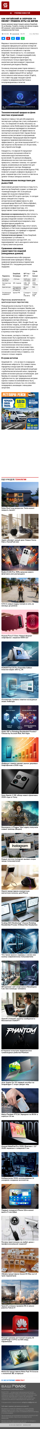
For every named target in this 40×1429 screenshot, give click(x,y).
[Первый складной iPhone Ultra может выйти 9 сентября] (20, 1196)
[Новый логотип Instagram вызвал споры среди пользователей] (20, 845)
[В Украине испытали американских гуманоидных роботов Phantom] (20, 1036)
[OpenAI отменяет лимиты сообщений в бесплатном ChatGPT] (20, 1005)
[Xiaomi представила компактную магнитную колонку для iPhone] (20, 877)
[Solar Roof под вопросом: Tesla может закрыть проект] (20, 494)
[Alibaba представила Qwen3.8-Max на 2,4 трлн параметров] (20, 1260)
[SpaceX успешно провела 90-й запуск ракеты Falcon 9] (20, 1292)
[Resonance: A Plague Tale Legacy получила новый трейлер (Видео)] (20, 813)
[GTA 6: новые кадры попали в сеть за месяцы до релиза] (20, 590)
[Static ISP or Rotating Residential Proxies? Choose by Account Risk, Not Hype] (20, 717)
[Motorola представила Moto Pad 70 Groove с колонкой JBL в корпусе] (20, 1357)
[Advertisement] (20, 452)
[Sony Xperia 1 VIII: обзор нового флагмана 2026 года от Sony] (20, 781)
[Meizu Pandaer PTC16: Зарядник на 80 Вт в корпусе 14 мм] (20, 1100)
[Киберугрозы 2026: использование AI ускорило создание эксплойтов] (20, 1164)
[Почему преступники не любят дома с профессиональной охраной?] (20, 1228)
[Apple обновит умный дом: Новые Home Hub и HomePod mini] (20, 526)
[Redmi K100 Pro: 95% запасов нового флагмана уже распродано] (20, 558)
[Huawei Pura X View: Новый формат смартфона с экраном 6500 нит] (20, 622)
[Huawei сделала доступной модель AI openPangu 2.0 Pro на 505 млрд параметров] (20, 1324)
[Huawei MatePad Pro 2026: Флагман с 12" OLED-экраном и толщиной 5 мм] (20, 1132)
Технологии (15, 34)
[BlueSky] (3, 38)
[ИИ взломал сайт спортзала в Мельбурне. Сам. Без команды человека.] (20, 973)
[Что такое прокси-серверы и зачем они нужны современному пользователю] (20, 941)
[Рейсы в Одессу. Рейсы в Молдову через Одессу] (20, 411)
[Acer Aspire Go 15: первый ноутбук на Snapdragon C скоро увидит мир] (20, 1068)
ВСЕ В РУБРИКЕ (14, 1380)
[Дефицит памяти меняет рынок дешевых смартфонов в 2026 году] (20, 749)
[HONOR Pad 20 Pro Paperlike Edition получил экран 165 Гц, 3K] (20, 654)
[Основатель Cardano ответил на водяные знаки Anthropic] (20, 685)
